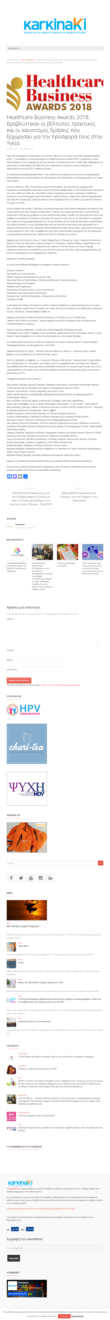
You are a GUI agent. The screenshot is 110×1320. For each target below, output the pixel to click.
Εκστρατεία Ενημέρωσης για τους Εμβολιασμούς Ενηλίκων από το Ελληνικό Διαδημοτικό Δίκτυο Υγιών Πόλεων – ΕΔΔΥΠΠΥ (31, 498)
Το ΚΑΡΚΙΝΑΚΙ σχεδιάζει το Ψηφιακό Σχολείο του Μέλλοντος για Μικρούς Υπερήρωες (17, 567)
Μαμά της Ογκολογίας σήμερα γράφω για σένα (40, 982)
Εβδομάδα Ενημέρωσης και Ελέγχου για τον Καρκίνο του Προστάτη (79, 496)
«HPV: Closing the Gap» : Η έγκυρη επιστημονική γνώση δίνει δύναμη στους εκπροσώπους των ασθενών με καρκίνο (92, 568)
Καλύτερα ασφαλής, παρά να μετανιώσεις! (36, 1115)
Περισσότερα (77, 1316)
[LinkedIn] (50, 877)
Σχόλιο (11, 619)
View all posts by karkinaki (25, 528)
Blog (8, 923)
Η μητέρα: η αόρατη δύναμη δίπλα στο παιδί (37, 1068)
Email (10, 660)
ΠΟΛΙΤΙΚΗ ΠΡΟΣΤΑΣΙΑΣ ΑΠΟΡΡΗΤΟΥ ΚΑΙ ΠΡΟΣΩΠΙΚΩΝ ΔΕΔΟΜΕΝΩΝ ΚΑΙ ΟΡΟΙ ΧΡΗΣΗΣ (41, 1209)
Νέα (19, 1078)
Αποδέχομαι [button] (64, 1316)
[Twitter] (21, 877)
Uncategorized (23, 1112)
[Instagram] (40, 877)
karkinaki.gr (14, 1188)
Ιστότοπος (12, 669)
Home (22, 60)
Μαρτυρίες (22, 1066)
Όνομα (10, 650)
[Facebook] (11, 877)
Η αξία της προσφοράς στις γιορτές (66, 564)
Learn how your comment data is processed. (60, 685)
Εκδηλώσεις (30, 60)
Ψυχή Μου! (23, 946)
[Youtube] (30, 877)
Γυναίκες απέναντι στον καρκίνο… (35, 1021)
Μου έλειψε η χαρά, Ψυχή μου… (24, 926)
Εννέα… (21, 962)
